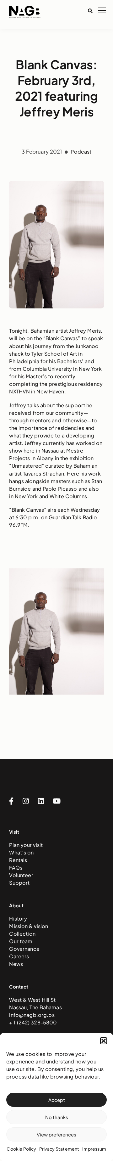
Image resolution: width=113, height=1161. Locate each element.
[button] (103, 1041)
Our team (20, 941)
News (16, 964)
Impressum (94, 1149)
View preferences (56, 1134)
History (18, 918)
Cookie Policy (21, 1149)
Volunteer (21, 875)
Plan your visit (26, 845)
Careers (19, 956)
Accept (56, 1100)
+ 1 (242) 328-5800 (33, 1022)
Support (19, 882)
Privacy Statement (59, 1149)
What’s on (21, 852)
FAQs (15, 867)
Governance (24, 948)
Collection (22, 933)
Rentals (18, 860)
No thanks (56, 1117)
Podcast (81, 151)
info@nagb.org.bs (31, 1015)
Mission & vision (28, 926)
